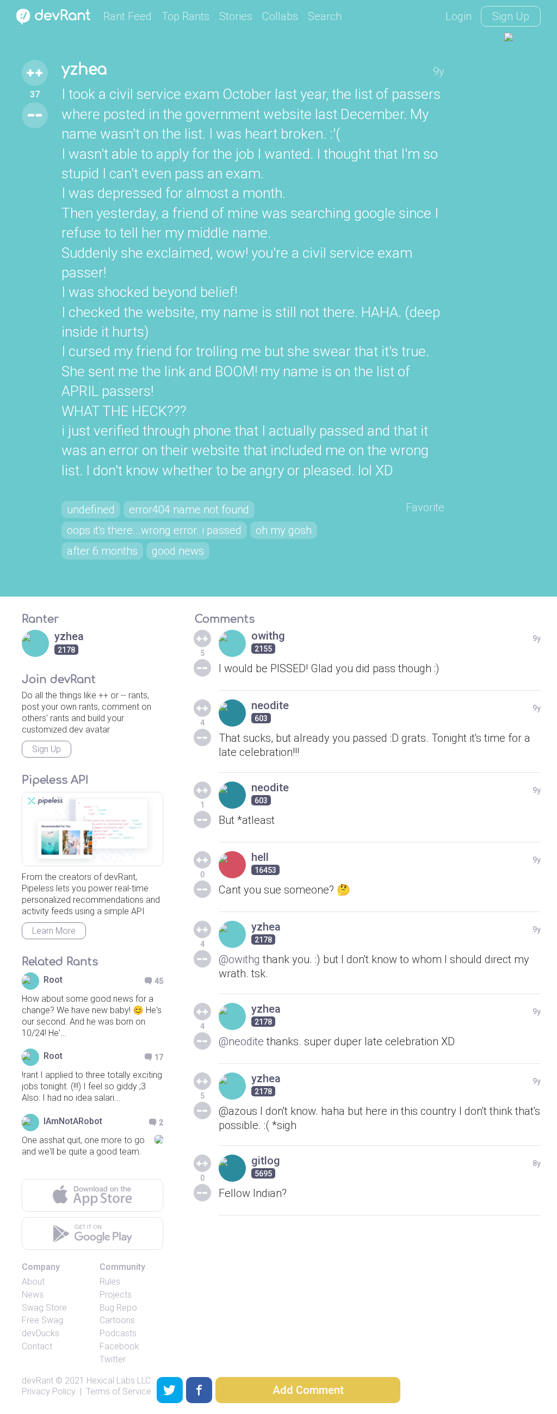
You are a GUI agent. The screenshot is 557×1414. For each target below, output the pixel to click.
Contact (37, 1346)
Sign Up (510, 16)
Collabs (280, 16)
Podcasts (118, 1333)
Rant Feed (127, 16)
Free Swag (42, 1320)
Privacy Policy (49, 1391)
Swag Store (44, 1308)
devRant (37, 1380)
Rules (110, 1281)
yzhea (84, 69)
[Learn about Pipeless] (92, 829)
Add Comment (308, 1390)
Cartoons (117, 1320)
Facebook (119, 1346)
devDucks (40, 1333)
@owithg (239, 959)
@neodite (241, 1041)
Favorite (425, 507)
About (33, 1281)
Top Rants (185, 16)
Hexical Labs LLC (118, 1380)
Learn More (54, 931)
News (33, 1294)
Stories (235, 16)
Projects (116, 1294)
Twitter (113, 1359)
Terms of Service (118, 1391)
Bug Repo (118, 1308)
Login (458, 16)
